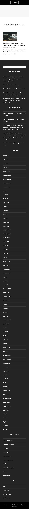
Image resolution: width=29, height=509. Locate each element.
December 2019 (7, 269)
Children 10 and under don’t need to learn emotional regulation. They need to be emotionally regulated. (13, 79)
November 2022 (7, 179)
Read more (12, 54)
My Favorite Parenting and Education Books (14, 88)
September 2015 (7, 406)
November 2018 (7, 288)
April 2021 (5, 214)
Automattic (14, 506)
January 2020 (6, 265)
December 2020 (7, 230)
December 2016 (7, 355)
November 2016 (7, 359)
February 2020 (6, 261)
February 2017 (6, 347)
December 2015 (7, 398)
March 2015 (5, 429)
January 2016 (6, 394)
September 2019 (7, 273)
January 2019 (6, 285)
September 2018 (7, 296)
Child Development (8, 440)
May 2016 (5, 382)
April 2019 (5, 281)
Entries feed (6, 490)
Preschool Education (8, 460)
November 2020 (7, 234)
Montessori (5, 448)
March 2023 (6, 167)
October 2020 (6, 238)
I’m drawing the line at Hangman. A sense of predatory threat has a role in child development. (14, 100)
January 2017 (6, 351)
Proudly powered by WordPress (10, 504)
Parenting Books (7, 452)
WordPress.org (6, 498)
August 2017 (6, 324)
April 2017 (5, 339)
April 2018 (5, 312)
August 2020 (6, 241)
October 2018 (6, 292)
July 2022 (5, 191)
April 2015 (5, 425)
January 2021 (6, 226)
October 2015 (6, 402)
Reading (5, 463)
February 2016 (6, 390)
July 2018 (5, 304)
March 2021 (5, 218)
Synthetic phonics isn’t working (10, 85)
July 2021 (5, 206)
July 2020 (5, 245)
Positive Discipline (7, 456)
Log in (4, 486)
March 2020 (6, 257)
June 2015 (5, 418)
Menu (15, 2)
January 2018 (6, 316)
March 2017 (5, 343)
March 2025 (6, 155)
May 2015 (5, 422)
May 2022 (5, 198)
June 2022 (5, 194)
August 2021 (6, 202)
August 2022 (6, 187)
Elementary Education (8, 444)
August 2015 (6, 410)
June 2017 (5, 331)
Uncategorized (6, 475)
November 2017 (7, 320)
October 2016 (6, 363)
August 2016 (6, 371)
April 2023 (5, 163)
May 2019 (5, 277)
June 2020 (5, 249)
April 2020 (5, 253)
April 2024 (5, 159)
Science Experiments (8, 467)
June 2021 (5, 210)
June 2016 (5, 379)
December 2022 (7, 175)
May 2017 (5, 335)
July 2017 (5, 328)
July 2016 (5, 375)
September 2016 (7, 367)
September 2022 (7, 183)
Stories (4, 471)
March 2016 (6, 386)
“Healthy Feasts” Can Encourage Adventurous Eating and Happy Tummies (14, 137)
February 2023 (6, 171)
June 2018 (5, 308)
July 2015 (5, 414)
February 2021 (6, 222)
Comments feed (7, 494)
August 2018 (6, 300)
